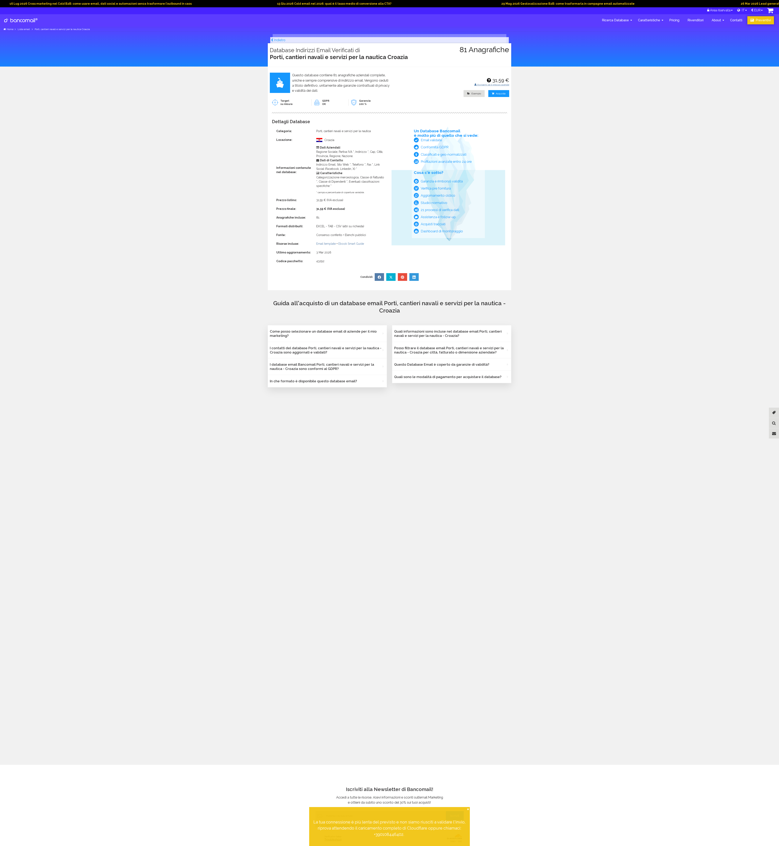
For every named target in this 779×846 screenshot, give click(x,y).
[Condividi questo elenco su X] (391, 277)
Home (10, 29)
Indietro (279, 40)
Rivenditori (696, 20)
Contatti (736, 20)
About (716, 20)
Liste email (24, 29)
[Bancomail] (21, 23)
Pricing (674, 20)
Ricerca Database (615, 20)
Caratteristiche (649, 20)
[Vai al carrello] (770, 12)
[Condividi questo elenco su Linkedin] (414, 277)
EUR (757, 10)
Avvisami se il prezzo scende (493, 84)
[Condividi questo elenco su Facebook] (379, 277)
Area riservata (720, 10)
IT (742, 10)
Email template (326, 243)
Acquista (500, 93)
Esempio (476, 93)
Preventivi (763, 20)
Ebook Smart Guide (351, 243)
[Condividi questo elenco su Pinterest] (402, 277)
